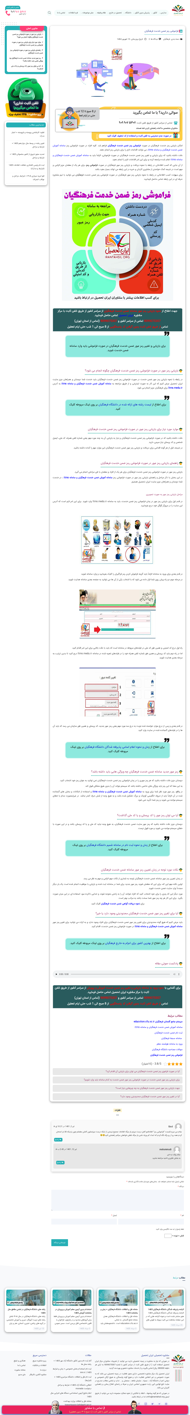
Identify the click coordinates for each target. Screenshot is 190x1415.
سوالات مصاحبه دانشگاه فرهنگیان (167, 1050)
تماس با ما (61, 13)
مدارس (163, 13)
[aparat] (166, 1403)
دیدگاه (181, 1186)
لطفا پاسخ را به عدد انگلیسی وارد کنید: (170, 1229)
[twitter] (152, 1403)
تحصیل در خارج (115, 13)
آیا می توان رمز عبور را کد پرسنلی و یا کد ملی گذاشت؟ (27, 67)
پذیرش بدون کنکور (142, 13)
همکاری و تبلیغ (19, 1361)
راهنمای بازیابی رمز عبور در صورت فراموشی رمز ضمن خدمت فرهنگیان (26, 51)
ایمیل (114, 1215)
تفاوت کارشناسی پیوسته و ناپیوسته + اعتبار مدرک (28, 134)
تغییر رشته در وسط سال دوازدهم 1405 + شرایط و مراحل (28, 145)
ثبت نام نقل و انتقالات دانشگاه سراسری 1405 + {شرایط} (72, 1378)
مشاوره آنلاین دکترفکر (37, 1374)
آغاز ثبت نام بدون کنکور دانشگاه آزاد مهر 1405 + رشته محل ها (72, 1362)
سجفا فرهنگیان (168, 1038)
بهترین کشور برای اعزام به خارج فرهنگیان (128, 943)
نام (182, 1215)
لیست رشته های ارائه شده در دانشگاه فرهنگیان (124, 404)
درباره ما (43, 1370)
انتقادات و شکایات (39, 1365)
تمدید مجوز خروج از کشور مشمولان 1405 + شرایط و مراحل (27, 156)
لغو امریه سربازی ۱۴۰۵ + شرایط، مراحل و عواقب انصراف (28, 177)
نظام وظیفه (101, 13)
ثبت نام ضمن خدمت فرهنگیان (168, 1033)
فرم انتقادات (73, 13)
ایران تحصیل (126, 315)
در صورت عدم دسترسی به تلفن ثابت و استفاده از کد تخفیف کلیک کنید (139, 136)
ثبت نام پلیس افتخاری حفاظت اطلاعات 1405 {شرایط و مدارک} (26, 167)
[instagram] (145, 1403)
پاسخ (57, 1139)
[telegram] (159, 1403)
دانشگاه (128, 13)
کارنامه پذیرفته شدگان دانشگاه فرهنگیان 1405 (166, 1309)
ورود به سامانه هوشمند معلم (169, 1044)
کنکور (155, 13)
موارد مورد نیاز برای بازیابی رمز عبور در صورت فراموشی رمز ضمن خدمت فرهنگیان (27, 43)
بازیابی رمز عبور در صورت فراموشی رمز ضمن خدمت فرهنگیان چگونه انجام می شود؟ (27, 36)
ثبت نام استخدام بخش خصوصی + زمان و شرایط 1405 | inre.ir (72, 1370)
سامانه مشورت (19, 1370)
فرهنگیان (166, 39)
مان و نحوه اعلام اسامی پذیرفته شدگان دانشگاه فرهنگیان (117, 747)
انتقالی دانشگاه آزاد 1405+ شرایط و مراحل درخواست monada (74, 1386)
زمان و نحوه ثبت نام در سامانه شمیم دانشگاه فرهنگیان (117, 845)
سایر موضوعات (87, 13)
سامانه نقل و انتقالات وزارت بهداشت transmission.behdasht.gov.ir (77, 1403)
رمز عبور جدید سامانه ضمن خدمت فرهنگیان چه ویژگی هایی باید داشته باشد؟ (26, 59)
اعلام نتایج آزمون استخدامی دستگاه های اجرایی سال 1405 (70, 1395)
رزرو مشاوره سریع (39, 1361)
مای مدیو (21, 1374)
